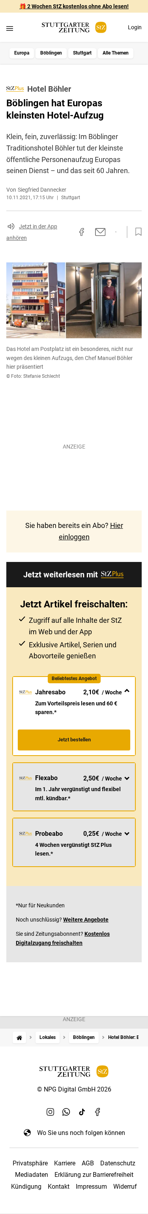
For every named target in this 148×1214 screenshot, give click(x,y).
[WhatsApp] (66, 1112)
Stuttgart (82, 53)
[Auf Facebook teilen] (82, 232)
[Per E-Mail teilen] (100, 232)
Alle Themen (116, 53)
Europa (21, 53)
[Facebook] (98, 1112)
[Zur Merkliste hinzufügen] (136, 232)
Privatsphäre (30, 1163)
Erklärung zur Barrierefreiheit (93, 1174)
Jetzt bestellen (74, 740)
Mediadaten (31, 1174)
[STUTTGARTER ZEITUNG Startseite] (74, 27)
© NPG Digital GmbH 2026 (74, 1089)
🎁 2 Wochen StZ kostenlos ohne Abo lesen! (74, 6)
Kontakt (58, 1186)
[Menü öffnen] (9, 28)
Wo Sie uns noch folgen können (81, 1133)
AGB (88, 1163)
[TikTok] (82, 1112)
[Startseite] (19, 1037)
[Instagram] (50, 1112)
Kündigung (26, 1186)
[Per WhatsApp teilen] (115, 232)
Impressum (91, 1186)
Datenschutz (117, 1163)
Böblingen (51, 53)
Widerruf (125, 1186)
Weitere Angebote (86, 919)
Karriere (64, 1163)
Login (135, 27)
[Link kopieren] (67, 232)
